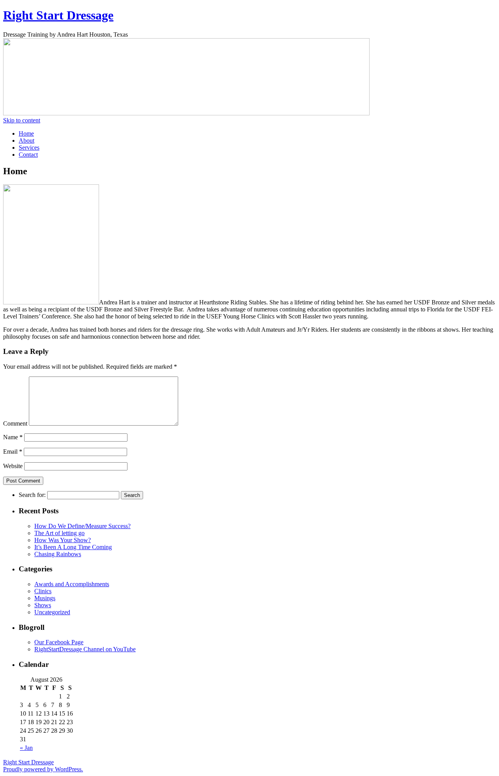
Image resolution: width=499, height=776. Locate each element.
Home (26, 133)
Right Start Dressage (58, 15)
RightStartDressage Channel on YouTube (85, 649)
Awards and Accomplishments (71, 584)
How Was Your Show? (62, 540)
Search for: (32, 494)
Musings (44, 598)
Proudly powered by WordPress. (43, 769)
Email (12, 451)
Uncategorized (52, 612)
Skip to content (21, 120)
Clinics (42, 591)
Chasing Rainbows (57, 554)
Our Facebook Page (58, 642)
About (26, 140)
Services (29, 147)
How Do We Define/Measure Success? (82, 526)
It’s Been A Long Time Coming (73, 547)
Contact (28, 154)
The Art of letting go (59, 533)
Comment (15, 423)
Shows (42, 605)
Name (13, 437)
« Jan (26, 747)
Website (13, 466)
